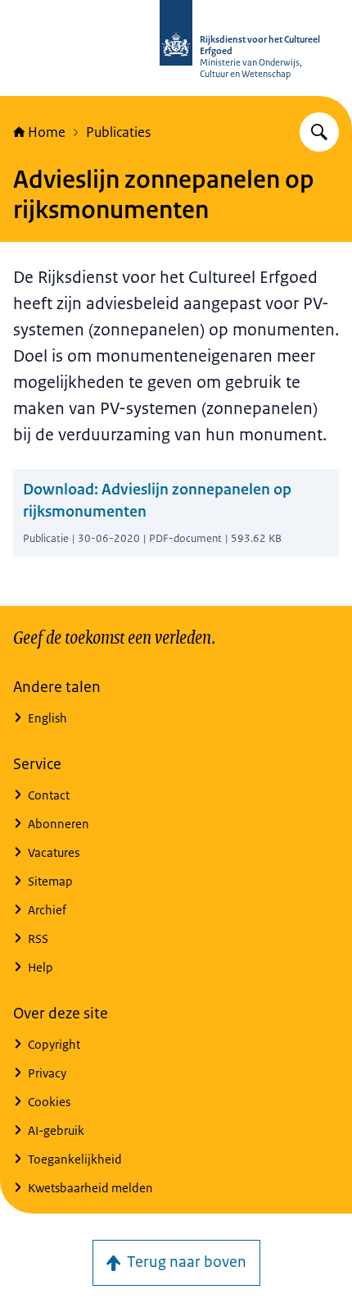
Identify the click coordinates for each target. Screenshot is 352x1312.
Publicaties (118, 132)
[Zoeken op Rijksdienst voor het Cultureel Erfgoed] (319, 132)
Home (46, 132)
